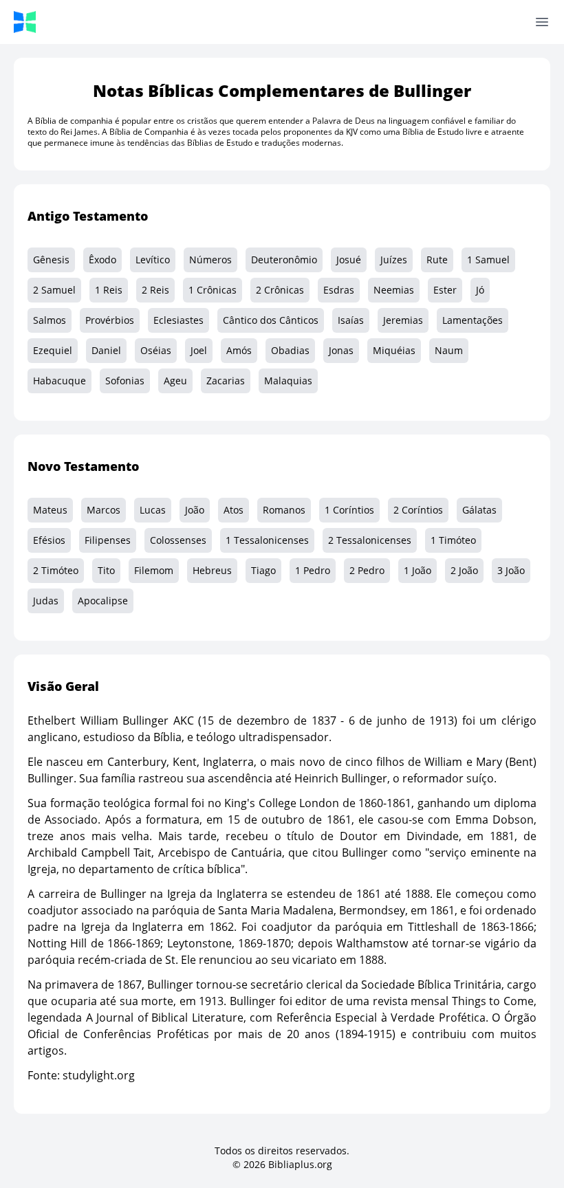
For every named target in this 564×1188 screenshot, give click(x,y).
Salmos (49, 320)
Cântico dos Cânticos (270, 320)
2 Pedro (366, 570)
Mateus (50, 509)
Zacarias (225, 380)
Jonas (341, 350)
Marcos (103, 509)
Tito (106, 570)
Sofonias (124, 380)
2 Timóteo (55, 570)
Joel (199, 350)
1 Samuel (488, 259)
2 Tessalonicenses (369, 540)
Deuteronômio (284, 259)
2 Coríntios (418, 509)
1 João (417, 570)
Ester (445, 289)
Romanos (284, 509)
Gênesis (51, 259)
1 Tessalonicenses (267, 540)
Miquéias (394, 350)
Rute (437, 259)
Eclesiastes (178, 320)
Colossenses (178, 540)
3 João (511, 570)
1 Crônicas (212, 289)
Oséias (155, 350)
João (194, 509)
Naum (449, 350)
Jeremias (403, 320)
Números (210, 259)
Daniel (106, 350)
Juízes (393, 259)
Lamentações (472, 320)
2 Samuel (54, 289)
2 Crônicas (280, 289)
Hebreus (212, 570)
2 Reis (155, 289)
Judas (45, 600)
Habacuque (59, 380)
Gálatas (479, 509)
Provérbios (109, 320)
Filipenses (108, 540)
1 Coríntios (349, 509)
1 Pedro (312, 570)
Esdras (338, 289)
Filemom (153, 570)
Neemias (393, 289)
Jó (480, 289)
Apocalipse (103, 600)
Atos (233, 509)
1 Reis (108, 289)
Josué (348, 259)
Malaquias (288, 380)
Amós (239, 350)
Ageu (175, 380)
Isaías (351, 320)
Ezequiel (52, 350)
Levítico (152, 259)
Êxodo (102, 259)
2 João (464, 570)
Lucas (153, 509)
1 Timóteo (453, 540)
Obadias (290, 350)
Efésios (49, 540)
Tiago (263, 570)
